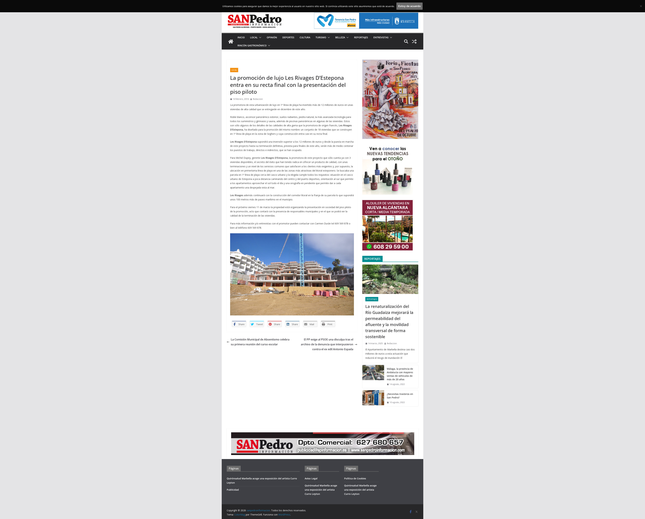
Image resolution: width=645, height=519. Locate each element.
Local (254, 37)
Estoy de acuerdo (409, 6)
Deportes (288, 37)
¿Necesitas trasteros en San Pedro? (400, 395)
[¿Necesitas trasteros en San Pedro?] (373, 398)
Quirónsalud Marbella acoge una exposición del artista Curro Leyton (321, 489)
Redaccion (258, 99)
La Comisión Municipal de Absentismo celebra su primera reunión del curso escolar (260, 342)
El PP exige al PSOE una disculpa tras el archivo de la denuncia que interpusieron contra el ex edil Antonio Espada (327, 344)
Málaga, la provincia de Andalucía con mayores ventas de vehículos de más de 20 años (400, 374)
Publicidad (233, 489)
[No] (640, 6)
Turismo (321, 37)
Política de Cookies (355, 478)
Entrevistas (381, 37)
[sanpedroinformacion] (231, 41)
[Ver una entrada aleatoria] (414, 41)
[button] (259, 37)
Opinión (272, 37)
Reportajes (361, 37)
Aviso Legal (311, 478)
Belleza (340, 37)
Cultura (305, 37)
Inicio (241, 37)
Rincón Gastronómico (252, 45)
